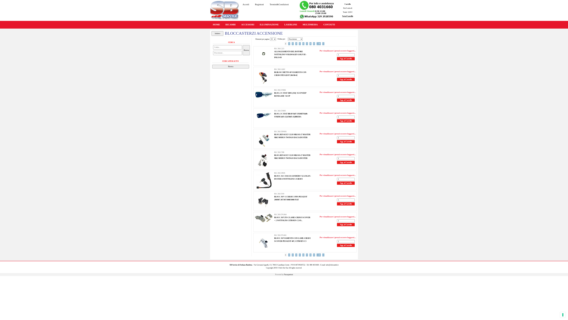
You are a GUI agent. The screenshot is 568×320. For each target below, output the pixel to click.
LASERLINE (290, 24)
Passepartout (288, 274)
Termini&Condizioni (279, 4)
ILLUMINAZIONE (269, 24)
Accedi (246, 4)
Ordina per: (281, 39)
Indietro (217, 33)
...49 (318, 44)
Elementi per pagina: (262, 39)
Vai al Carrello (347, 16)
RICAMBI (230, 24)
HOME (216, 24)
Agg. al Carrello (346, 59)
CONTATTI (329, 24)
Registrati (259, 4)
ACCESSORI (247, 24)
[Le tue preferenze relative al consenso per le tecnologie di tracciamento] (563, 315)
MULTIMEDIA (310, 24)
